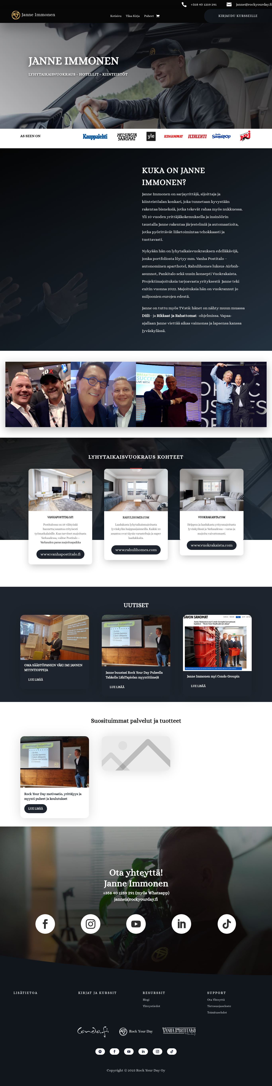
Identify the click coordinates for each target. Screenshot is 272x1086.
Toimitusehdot (217, 1012)
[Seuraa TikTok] (172, 1051)
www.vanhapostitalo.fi (60, 554)
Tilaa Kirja (133, 16)
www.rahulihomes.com (136, 549)
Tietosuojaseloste (219, 1006)
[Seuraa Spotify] (100, 1051)
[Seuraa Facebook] (114, 1051)
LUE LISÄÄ (35, 679)
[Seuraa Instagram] (157, 1051)
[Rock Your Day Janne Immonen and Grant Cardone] (38, 394)
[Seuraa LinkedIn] (143, 1051)
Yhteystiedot (151, 1006)
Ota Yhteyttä (216, 999)
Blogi (146, 999)
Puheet (149, 16)
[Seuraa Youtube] (129, 1051)
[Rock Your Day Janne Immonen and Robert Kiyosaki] (103, 394)
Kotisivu (115, 16)
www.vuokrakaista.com (212, 545)
